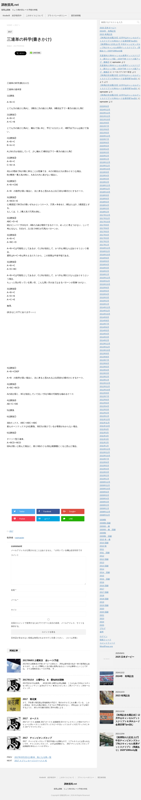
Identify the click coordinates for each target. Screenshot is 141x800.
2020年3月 (104, 152)
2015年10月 (105, 284)
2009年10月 (105, 489)
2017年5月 (104, 231)
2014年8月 (104, 320)
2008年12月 (105, 512)
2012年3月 (104, 409)
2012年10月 (105, 390)
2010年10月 (105, 456)
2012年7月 (104, 396)
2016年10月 (105, 255)
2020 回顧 (104, 612)
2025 (102, 625)
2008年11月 (105, 515)
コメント (15, 555)
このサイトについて (34, 15)
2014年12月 (105, 307)
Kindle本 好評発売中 (12, 15)
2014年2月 (104, 340)
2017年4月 (104, 235)
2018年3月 (104, 208)
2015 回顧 (105, 579)
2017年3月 (104, 238)
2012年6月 (104, 400)
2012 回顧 (104, 559)
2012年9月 (104, 393)
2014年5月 (104, 330)
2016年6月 (104, 258)
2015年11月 (105, 281)
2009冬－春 (105, 526)
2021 (102, 615)
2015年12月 (105, 278)
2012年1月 (104, 416)
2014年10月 (105, 314)
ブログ (102, 628)
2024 (102, 622)
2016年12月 (105, 248)
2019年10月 (105, 169)
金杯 (102, 632)
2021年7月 (104, 126)
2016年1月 (104, 274)
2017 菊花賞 (29, 699)
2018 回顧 (104, 599)
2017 (11, 531)
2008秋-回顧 (105, 523)
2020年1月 (104, 159)
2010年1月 (104, 479)
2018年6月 (104, 198)
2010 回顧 (104, 543)
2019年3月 (104, 179)
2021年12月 (105, 116)
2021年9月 (104, 123)
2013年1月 (104, 380)
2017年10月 (105, 222)
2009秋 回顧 (106, 536)
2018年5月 (104, 202)
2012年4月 (104, 406)
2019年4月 (104, 175)
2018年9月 (104, 195)
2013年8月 (104, 357)
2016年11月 (105, 251)
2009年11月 (105, 485)
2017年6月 (104, 228)
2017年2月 (104, 241)
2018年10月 (105, 192)
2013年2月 (104, 376)
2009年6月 (104, 492)
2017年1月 (104, 245)
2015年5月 (104, 291)
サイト (14, 610)
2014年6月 (104, 327)
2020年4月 (104, 149)
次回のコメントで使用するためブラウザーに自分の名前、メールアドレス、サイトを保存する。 (47, 624)
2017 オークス (31, 718)
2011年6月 (104, 429)
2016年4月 (104, 264)
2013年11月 (105, 347)
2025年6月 (104, 106)
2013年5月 (104, 367)
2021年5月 (104, 133)
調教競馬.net (10, 4)
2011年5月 (104, 433)
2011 (102, 549)
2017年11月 (105, 218)
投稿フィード (105, 640)
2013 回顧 (104, 566)
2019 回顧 (104, 605)
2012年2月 (104, 413)
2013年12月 (105, 344)
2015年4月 (104, 294)
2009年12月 (105, 482)
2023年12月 (105, 113)
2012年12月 (105, 383)
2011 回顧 (105, 553)
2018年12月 (105, 185)
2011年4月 (104, 436)
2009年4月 (104, 498)
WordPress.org (106, 646)
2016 (102, 582)
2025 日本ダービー (108, 28)
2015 (102, 576)
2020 (102, 609)
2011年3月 (104, 439)
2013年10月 (105, 350)
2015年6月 (104, 287)
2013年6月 (104, 363)
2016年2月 (104, 271)
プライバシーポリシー (57, 15)
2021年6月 (104, 129)
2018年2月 (104, 212)
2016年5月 (104, 261)
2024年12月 (105, 109)
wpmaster (19, 537)
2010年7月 (104, 459)
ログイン (103, 636)
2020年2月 (104, 156)
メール (14, 600)
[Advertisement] (29, 70)
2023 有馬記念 (106, 34)
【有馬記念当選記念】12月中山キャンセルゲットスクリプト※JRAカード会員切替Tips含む (128, 720)
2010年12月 (105, 449)
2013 (102, 562)
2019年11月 (105, 166)
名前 (13, 590)
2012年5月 (104, 403)
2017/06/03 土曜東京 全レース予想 (41, 660)
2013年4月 (104, 370)
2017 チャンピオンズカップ (37, 738)
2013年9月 (104, 353)
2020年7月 (104, 139)
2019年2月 (104, 182)
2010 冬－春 (105, 539)
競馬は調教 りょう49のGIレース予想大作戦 (70, 789)
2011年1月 (104, 446)
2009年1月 (104, 508)
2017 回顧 (104, 592)
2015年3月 (104, 297)
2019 (102, 602)
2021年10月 (105, 119)
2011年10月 (105, 426)
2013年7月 (104, 360)
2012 (102, 556)
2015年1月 (104, 304)
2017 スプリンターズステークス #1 (30, 760)
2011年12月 (105, 419)
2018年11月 (105, 189)
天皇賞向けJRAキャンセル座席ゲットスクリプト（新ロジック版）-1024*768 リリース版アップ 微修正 (120, 58)
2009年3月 (104, 502)
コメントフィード (107, 643)
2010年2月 (104, 475)
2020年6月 (104, 142)
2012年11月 (105, 386)
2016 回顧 (104, 586)
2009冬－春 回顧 (108, 529)
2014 (102, 569)
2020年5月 (104, 146)
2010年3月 (104, 472)
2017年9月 (104, 225)
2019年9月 (104, 172)
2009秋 (103, 533)
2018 (102, 595)
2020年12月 (105, 136)
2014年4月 (104, 334)
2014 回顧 (105, 572)
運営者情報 (76, 15)
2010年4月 (104, 469)
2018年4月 (104, 205)
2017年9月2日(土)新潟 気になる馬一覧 (32, 757)
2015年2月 (104, 301)
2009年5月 (104, 495)
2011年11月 (105, 423)
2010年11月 (105, 452)
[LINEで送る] (35, 52)
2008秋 (103, 520)
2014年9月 (104, 317)
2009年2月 (104, 505)
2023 (102, 618)
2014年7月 (104, 324)
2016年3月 (104, 268)
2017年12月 (105, 215)
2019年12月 (105, 162)
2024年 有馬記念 (108, 31)
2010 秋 (103, 546)
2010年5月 (104, 465)
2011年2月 (104, 442)
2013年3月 (104, 373)
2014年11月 (105, 311)
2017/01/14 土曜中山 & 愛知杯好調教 (43, 680)
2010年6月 (104, 462)
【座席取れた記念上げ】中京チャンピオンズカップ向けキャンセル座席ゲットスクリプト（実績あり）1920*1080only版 (120, 47)
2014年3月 (104, 337)
